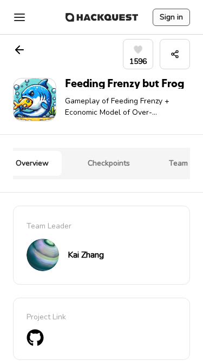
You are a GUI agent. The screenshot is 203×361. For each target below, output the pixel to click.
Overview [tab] (32, 163)
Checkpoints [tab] (109, 163)
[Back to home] (102, 17)
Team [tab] (178, 163)
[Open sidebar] (19, 17)
